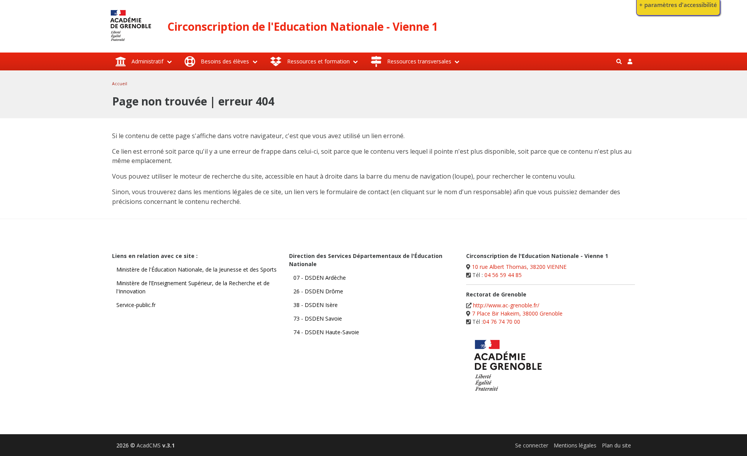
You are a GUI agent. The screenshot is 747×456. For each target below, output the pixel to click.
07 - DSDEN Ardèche (319, 277)
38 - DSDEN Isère (315, 305)
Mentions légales (575, 445)
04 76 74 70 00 (501, 321)
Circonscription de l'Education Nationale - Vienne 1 (302, 26)
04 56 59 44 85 (503, 275)
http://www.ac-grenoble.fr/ (506, 305)
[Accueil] (130, 43)
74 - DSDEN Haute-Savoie (326, 332)
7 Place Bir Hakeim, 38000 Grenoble (517, 313)
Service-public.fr (136, 305)
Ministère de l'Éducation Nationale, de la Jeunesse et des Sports (196, 269)
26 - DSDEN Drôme (318, 291)
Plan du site (616, 445)
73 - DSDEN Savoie (317, 318)
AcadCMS (156, 445)
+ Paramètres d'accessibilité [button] (678, 5)
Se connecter (531, 445)
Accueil (119, 83)
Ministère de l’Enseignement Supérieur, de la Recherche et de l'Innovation (193, 287)
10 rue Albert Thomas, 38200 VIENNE (519, 266)
